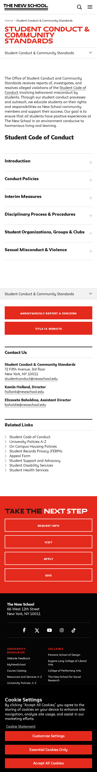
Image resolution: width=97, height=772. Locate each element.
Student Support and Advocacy (35, 461)
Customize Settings (48, 736)
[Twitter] (37, 630)
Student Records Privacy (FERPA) (35, 451)
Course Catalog (16, 670)
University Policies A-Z (27, 442)
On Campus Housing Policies (33, 446)
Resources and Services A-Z (24, 676)
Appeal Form (19, 456)
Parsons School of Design (64, 654)
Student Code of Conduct (29, 437)
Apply (48, 558)
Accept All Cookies (48, 763)
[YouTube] (49, 630)
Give (48, 575)
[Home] (26, 7)
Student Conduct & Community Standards (39, 53)
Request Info (49, 525)
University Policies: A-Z (21, 682)
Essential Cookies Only (48, 750)
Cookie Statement (21, 726)
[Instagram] (62, 630)
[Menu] (90, 7)
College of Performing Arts (64, 670)
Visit (48, 542)
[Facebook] (24, 630)
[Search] (79, 7)
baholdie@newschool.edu (25, 405)
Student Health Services (28, 470)
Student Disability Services (31, 465)
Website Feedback (18, 658)
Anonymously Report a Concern (48, 313)
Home (9, 20)
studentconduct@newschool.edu (31, 379)
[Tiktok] (73, 630)
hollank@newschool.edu (24, 392)
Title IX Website (48, 328)
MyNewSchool (16, 664)
